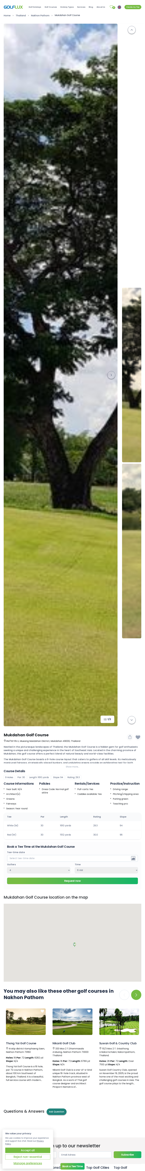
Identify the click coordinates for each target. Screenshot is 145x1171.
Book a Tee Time (72, 1166)
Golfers (11, 864)
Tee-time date (16, 852)
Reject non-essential (28, 1157)
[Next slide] (111, 375)
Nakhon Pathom (40, 15)
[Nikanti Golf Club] (72, 1021)
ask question (56, 1111)
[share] (130, 737)
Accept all (28, 1150)
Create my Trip (132, 7)
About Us (101, 7)
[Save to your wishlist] (42, 1011)
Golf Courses (51, 7)
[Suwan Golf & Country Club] (119, 1021)
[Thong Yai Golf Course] (26, 1021)
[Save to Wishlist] (138, 737)
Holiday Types (67, 7)
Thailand (21, 15)
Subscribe (127, 1154)
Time (78, 864)
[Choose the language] (119, 7)
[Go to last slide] (10, 375)
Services (81, 7)
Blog (91, 7)
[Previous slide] (132, 30)
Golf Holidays (35, 7)
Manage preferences (28, 1163)
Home (7, 15)
